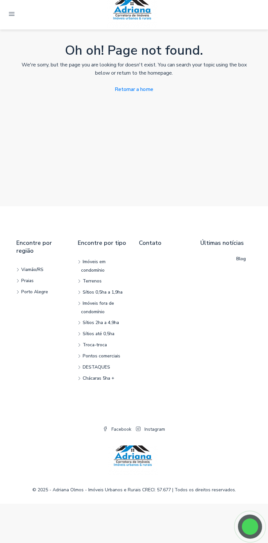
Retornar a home (134, 89)
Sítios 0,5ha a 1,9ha (103, 292)
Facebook (121, 429)
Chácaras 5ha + (98, 378)
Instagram (154, 429)
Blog (241, 259)
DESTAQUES (96, 367)
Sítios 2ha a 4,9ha (101, 322)
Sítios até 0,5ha (98, 334)
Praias (27, 281)
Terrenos (92, 281)
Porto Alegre (34, 292)
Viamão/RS (32, 269)
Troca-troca (95, 345)
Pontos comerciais (101, 356)
